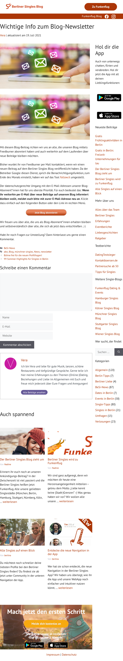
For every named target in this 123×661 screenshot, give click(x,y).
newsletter (46, 251)
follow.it (65, 177)
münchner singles (24, 251)
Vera (24, 360)
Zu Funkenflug (100, 6)
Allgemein (101, 370)
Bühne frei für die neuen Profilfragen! (23, 255)
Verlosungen (102, 421)
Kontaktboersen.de (106, 260)
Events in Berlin (104, 398)
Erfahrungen (102, 221)
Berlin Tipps (102, 375)
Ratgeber (100, 238)
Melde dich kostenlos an (46, 623)
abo (6, 251)
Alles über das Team (107, 209)
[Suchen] (118, 352)
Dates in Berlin (104, 393)
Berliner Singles (104, 215)
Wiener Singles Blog (107, 334)
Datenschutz (69, 654)
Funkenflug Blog (92, 16)
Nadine (7, 464)
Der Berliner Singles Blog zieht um (22, 459)
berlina (7, 555)
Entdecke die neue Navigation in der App (68, 552)
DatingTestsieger (105, 254)
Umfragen (101, 416)
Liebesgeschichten (106, 232)
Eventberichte (103, 227)
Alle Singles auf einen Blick (17, 550)
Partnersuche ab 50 (106, 266)
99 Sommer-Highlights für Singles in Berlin (26, 258)
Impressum (53, 654)
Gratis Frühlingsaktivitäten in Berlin (108, 140)
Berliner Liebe (103, 381)
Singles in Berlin (105, 410)
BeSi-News (9, 248)
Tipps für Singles (105, 272)
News (37, 251)
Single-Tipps (102, 404)
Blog (11, 251)
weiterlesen (10, 502)
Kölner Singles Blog (107, 308)
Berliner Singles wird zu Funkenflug (63, 461)
